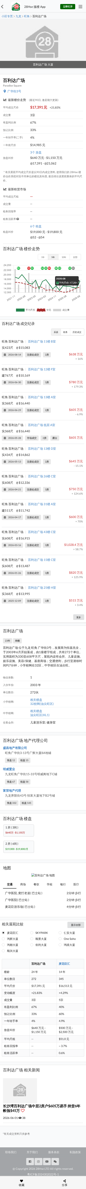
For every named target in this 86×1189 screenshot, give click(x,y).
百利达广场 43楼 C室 (42, 532)
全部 (75, 257)
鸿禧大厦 (69, 944)
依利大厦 (41, 944)
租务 (65, 332)
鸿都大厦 (12, 944)
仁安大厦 (69, 932)
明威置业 (9, 769)
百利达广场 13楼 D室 (42, 448)
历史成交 (77, 332)
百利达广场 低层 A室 (41, 425)
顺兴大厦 (12, 950)
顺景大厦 (41, 938)
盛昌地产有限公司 (15, 748)
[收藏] (23, 1110)
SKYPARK (41, 932)
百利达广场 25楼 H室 (42, 587)
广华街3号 (14, 91)
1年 (43, 257)
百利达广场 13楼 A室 (42, 397)
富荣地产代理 (12, 790)
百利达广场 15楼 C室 (42, 559)
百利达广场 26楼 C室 (42, 476)
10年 (64, 257)
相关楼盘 (36, 699)
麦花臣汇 (12, 932)
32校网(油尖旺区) (42, 703)
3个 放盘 (36, 152)
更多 (78, 617)
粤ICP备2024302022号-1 (43, 1174)
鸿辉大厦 (12, 938)
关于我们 (32, 1152)
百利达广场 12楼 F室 (41, 369)
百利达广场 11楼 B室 (42, 341)
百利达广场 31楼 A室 (42, 504)
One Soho (70, 938)
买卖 (56, 332)
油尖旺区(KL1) (40, 715)
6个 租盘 (36, 226)
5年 (53, 257)
